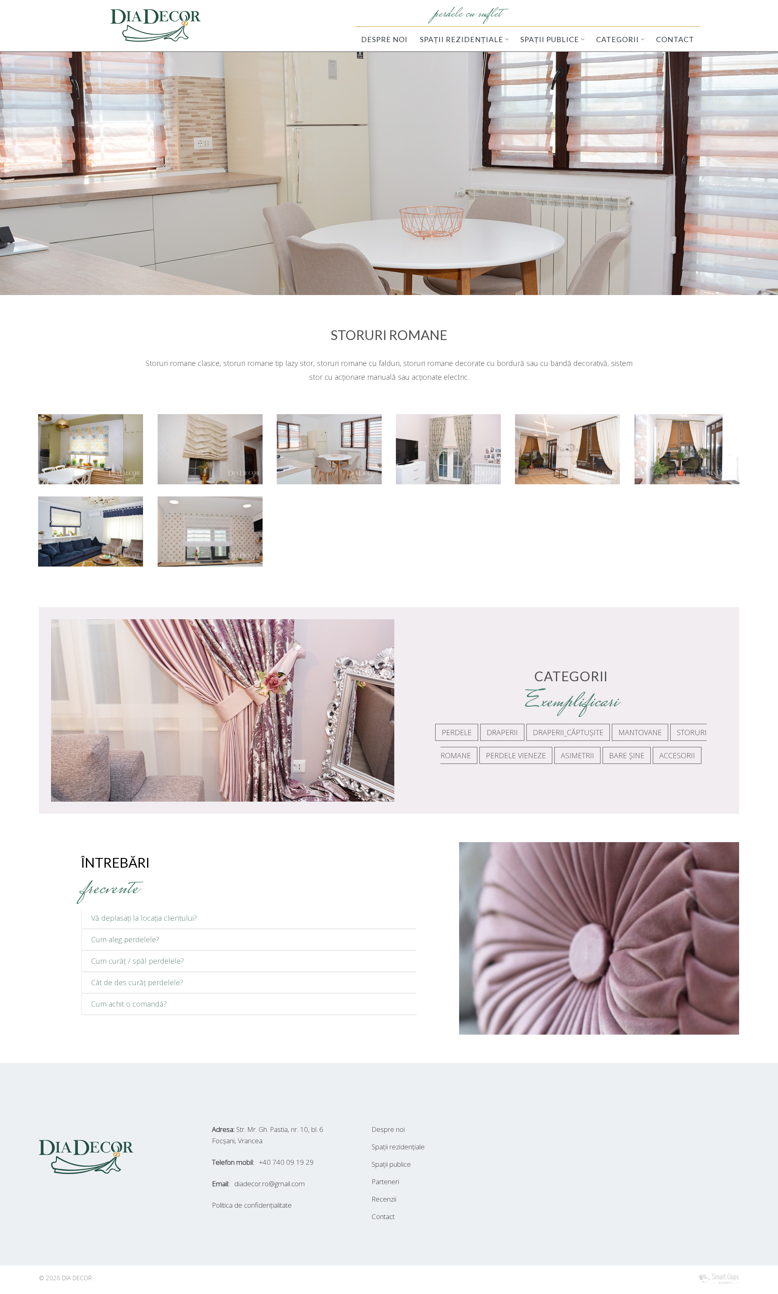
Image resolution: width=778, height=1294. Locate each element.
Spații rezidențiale (398, 1146)
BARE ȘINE (626, 755)
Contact (383, 1216)
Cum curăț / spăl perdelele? (137, 961)
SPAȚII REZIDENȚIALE (461, 39)
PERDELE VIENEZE (516, 755)
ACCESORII (677, 755)
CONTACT (675, 39)
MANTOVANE (640, 732)
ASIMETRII (577, 755)
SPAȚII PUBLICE (549, 39)
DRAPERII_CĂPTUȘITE (568, 732)
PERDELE (457, 732)
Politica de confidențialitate (252, 1205)
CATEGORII (617, 39)
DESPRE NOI (384, 39)
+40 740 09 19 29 (286, 1162)
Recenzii (384, 1199)
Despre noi (388, 1129)
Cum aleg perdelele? (125, 939)
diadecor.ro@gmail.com (269, 1183)
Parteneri (385, 1181)
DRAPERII (502, 732)
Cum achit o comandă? (129, 1004)
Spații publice (391, 1164)
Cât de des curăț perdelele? (137, 982)
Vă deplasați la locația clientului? (144, 918)
